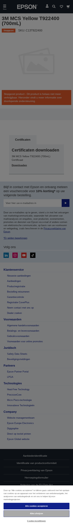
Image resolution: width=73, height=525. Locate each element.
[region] (36, 505)
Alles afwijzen (36, 513)
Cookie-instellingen (36, 521)
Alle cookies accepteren (36, 506)
